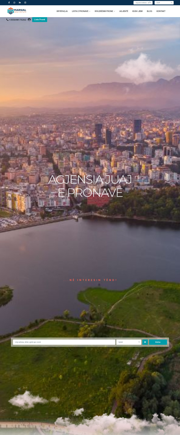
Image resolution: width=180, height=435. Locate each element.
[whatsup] (14, 2)
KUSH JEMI (137, 11)
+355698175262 (17, 19)
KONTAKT (161, 11)
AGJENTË (123, 11)
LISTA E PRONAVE (80, 11)
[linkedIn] (20, 2)
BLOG (149, 11)
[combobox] (128, 342)
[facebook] (9, 2)
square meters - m (143, 2)
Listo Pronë (39, 19)
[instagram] (25, 2)
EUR (158, 3)
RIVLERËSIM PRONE (104, 11)
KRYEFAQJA (62, 11)
